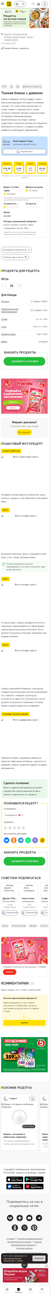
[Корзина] (38, 4)
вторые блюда (19, 926)
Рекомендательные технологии (23, 1245)
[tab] (7, 1290)
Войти (24, 1023)
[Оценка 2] (10, 827)
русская (7, 215)
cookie (20, 1260)
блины (5, 926)
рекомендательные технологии (12, 1259)
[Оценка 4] (19, 827)
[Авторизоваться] (45, 4)
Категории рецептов (24, 1248)
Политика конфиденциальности (30, 1239)
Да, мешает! (24, 432)
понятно (39, 1258)
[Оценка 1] (5, 827)
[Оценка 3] (14, 827)
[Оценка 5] (23, 827)
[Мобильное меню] (2, 4)
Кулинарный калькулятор (15, 250)
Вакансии (38, 1242)
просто (44, 926)
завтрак (33, 926)
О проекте (10, 1239)
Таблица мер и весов (13, 257)
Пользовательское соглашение (19, 1242)
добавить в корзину (25, 361)
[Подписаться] (32, 1098)
